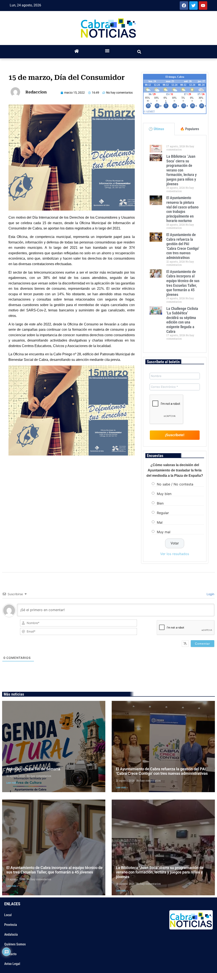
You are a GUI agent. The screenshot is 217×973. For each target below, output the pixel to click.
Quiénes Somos (15, 944)
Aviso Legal (12, 964)
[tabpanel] (174, 244)
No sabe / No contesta (175, 484)
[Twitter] (193, 5)
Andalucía (11, 934)
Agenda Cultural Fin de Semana (33, 769)
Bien (160, 503)
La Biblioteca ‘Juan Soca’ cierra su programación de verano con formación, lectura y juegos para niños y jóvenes (181, 170)
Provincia (10, 925)
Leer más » (12, 782)
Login (210, 594)
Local (8, 915)
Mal (160, 522)
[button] (107, 50)
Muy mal (163, 532)
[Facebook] (184, 5)
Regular (163, 513)
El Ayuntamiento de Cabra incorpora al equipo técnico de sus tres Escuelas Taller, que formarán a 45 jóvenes (182, 283)
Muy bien (164, 494)
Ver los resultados (174, 554)
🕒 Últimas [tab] (156, 129)
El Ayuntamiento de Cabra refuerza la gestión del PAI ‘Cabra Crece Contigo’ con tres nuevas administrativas (182, 246)
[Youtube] (203, 5)
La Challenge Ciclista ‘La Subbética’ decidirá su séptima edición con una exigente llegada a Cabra (182, 320)
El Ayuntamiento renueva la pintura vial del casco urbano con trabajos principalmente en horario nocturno (182, 209)
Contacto (10, 954)
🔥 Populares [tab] (189, 129)
